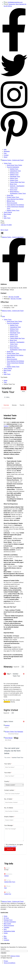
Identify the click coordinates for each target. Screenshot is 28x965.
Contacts (6, 940)
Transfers (6, 927)
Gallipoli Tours (14, 174)
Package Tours (8, 920)
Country (7, 781)
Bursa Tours (13, 184)
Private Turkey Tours (13, 197)
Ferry (5, 929)
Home (5, 380)
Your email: (8, 772)
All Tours (6, 918)
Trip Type (8, 880)
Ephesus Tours (14, 172)
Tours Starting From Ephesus (15, 204)
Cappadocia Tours (15, 171)
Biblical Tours (11, 201)
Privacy (6, 961)
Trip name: (7, 757)
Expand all (16, 666)
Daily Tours (7, 218)
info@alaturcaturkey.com (15, 2)
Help (5, 149)
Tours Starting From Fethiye (15, 199)
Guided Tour (7, 894)
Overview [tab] (6, 405)
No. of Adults (8, 799)
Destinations (9, 874)
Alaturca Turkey (15, 956)
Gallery (7, 397)
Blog (5, 216)
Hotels (6, 933)
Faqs (5, 153)
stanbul (6, 426)
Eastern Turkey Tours (13, 210)
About (5, 157)
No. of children (8, 808)
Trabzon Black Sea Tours (17, 182)
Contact (6, 155)
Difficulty (8, 886)
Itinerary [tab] (14, 405)
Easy (5, 888)
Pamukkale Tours (15, 176)
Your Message (9, 825)
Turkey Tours (7, 163)
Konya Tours (13, 189)
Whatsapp (7, 151)
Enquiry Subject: (9, 816)
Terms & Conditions (9, 963)
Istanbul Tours (14, 169)
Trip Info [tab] (22, 405)
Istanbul (6, 875)
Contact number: (9, 790)
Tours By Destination (13, 167)
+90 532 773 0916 (6, 225)
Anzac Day (10, 195)
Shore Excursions (12, 203)
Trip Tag (8, 892)
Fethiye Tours (14, 178)
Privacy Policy (12, 846)
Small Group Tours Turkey (14, 165)
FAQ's (5, 938)
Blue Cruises (7, 214)
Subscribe (3, 952)
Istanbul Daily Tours (9, 882)
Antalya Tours (14, 180)
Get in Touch (4, 230)
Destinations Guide (9, 931)
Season (8, 868)
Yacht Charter (8, 212)
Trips (5, 382)
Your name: (8, 764)
